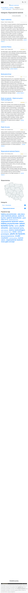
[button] (22, 2)
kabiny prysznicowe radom (13, 223)
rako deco (21, 214)
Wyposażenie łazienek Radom (10, 151)
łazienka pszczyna (13, 219)
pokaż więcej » (14, 68)
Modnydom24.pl (6, 74)
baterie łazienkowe (14, 218)
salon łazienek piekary (9, 216)
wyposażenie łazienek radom (12, 221)
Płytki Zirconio (5, 127)
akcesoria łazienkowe (8, 236)
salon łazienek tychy (16, 228)
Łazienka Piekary (6, 47)
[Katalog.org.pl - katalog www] (2, 2)
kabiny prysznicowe (9, 214)
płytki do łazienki (18, 234)
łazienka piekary (13, 238)
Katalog (11, 7)
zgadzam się (20, 587)
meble (14, 232)
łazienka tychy (7, 225)
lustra (17, 226)
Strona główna (4, 7)
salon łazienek (4, 230)
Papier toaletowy (6, 19)
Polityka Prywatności (21, 588)
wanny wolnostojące (17, 230)
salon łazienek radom (6, 232)
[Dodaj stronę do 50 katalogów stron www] (14, 5)
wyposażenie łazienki (14, 240)
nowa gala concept (8, 242)
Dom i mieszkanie (6, 9)
